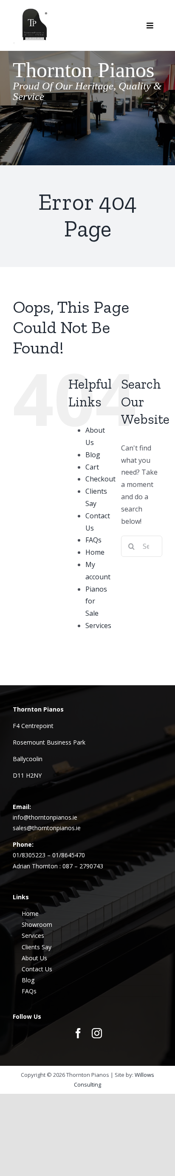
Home (94, 552)
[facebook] (78, 1033)
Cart (92, 467)
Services (98, 625)
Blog (92, 454)
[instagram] (97, 1033)
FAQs (93, 540)
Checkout (100, 479)
